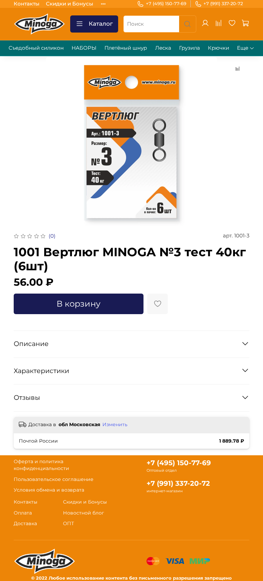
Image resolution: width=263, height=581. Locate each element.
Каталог (101, 23)
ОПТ (68, 523)
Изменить (114, 424)
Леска (163, 48)
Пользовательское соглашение (53, 479)
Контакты (26, 3)
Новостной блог (83, 513)
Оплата (23, 513)
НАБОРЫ (84, 48)
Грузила (189, 48)
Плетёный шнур (125, 48)
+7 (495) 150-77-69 (166, 3)
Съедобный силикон (36, 48)
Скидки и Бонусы (69, 3)
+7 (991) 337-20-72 (223, 3)
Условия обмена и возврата (49, 490)
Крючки (218, 48)
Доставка (25, 523)
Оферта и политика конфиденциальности (41, 465)
